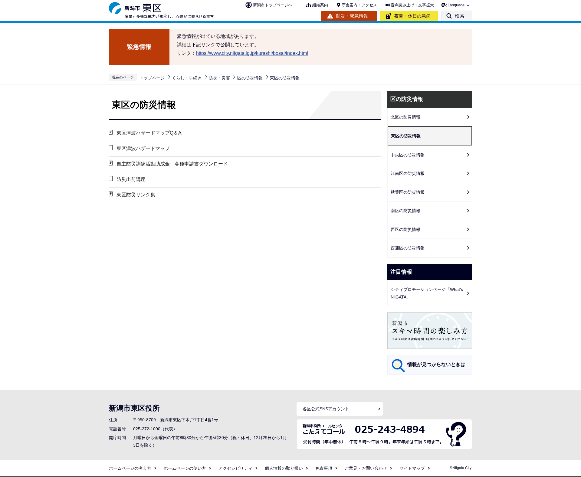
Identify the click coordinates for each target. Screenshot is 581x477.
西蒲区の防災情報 (408, 247)
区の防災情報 (250, 77)
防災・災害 (219, 77)
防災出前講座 (131, 179)
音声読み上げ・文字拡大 (412, 5)
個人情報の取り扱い (284, 468)
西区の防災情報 (405, 229)
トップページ (152, 77)
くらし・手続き (187, 77)
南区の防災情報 (405, 210)
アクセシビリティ (235, 468)
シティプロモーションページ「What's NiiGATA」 (427, 293)
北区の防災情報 (405, 117)
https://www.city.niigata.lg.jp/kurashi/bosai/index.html (252, 53)
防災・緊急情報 (352, 15)
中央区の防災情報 (408, 154)
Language (456, 5)
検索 (459, 15)
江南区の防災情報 (408, 173)
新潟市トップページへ (272, 5)
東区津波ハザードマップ (143, 148)
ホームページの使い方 (185, 468)
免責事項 (323, 468)
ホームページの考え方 (130, 468)
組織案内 (320, 5)
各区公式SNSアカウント (326, 408)
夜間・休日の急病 (412, 15)
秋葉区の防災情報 (408, 192)
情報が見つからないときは (436, 364)
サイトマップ (412, 468)
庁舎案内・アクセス (359, 5)
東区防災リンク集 (136, 194)
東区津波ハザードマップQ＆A (149, 132)
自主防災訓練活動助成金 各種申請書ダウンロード (172, 163)
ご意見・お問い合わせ (366, 468)
